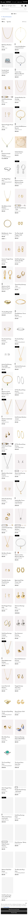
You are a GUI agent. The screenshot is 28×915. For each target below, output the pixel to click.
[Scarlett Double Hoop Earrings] (7, 516)
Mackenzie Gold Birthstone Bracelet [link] (6, 393)
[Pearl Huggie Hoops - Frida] (7, 596)
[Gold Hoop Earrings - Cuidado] (7, 623)
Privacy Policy (6, 907)
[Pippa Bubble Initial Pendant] (7, 649)
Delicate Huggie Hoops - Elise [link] (7, 126)
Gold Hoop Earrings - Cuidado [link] (7, 635)
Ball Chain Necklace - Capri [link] (7, 46)
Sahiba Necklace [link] (19, 152)
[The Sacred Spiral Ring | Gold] (7, 702)
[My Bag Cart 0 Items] (25, 5)
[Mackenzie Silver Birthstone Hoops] (20, 169)
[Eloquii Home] (9, 5)
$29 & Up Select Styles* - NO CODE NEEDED (14, 12)
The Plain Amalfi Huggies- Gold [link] (19, 234)
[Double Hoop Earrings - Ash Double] (20, 778)
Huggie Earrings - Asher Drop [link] (19, 687)
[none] (7, 35)
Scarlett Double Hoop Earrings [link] (7, 529)
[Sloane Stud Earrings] (20, 461)
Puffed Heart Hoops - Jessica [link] (7, 447)
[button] (22, 5)
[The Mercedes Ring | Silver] (20, 860)
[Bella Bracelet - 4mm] (7, 223)
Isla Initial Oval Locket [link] (20, 366)
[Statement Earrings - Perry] (20, 596)
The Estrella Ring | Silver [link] (20, 340)
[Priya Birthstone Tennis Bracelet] (20, 302)
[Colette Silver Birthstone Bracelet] (20, 60)
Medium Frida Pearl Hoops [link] (6, 871)
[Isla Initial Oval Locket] (20, 355)
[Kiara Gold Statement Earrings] (20, 649)
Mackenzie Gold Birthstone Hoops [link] (6, 287)
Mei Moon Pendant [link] (6, 553)
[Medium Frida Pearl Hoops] (7, 859)
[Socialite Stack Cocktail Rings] (7, 60)
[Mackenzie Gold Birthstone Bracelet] (7, 380)
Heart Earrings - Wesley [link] (20, 843)
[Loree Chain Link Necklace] (7, 676)
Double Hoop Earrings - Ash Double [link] (20, 791)
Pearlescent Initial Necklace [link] (6, 155)
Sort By (9, 21)
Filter (4, 21)
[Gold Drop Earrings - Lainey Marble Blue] (7, 885)
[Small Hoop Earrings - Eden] (7, 87)
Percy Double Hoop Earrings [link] (6, 340)
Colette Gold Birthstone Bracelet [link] (20, 128)
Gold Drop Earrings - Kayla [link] (20, 816)
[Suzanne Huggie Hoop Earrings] (7, 249)
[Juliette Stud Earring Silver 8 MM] (7, 354)
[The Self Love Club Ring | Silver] (20, 885)
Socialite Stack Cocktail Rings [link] (5, 71)
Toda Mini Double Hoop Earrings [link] (6, 582)
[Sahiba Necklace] (20, 142)
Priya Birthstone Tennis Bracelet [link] (20, 315)
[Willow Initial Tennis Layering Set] (7, 805)
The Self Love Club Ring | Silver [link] (20, 896)
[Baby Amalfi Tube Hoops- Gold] (20, 570)
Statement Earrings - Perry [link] (20, 607)
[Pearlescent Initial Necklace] (7, 142)
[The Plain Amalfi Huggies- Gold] (20, 223)
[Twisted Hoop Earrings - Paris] (20, 274)
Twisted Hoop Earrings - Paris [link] (20, 286)
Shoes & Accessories (7, 16)
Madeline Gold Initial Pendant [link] (7, 420)
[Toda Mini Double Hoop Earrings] (7, 570)
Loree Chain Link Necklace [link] (6, 687)
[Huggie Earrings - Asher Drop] (20, 676)
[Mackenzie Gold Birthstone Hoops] (7, 275)
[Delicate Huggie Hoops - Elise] (7, 114)
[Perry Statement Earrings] (20, 623)
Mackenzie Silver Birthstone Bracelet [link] (19, 556)
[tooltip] (3, 2)
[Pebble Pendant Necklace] (7, 832)
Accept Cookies (14, 912)
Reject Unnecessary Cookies (14, 909)
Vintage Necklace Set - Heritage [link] (20, 99)
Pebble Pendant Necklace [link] (5, 845)
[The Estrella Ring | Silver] (20, 329)
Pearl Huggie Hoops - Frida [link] (7, 607)
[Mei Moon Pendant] (7, 543)
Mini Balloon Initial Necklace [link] (6, 207)
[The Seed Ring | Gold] (7, 302)
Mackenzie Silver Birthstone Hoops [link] (19, 182)
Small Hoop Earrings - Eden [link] (7, 100)
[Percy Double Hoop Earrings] (7, 329)
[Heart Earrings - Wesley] (20, 832)
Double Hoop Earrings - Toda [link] (20, 209)
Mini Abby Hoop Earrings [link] (6, 738)
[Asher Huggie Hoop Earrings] (7, 778)
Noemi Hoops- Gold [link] (20, 712)
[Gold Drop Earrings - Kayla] (20, 805)
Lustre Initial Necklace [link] (20, 47)
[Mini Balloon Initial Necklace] (7, 196)
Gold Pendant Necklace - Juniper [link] (20, 418)
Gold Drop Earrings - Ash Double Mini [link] (20, 260)
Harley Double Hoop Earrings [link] (7, 500)
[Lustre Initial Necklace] (20, 35)
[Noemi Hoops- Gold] (20, 702)
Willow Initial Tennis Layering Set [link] (7, 818)
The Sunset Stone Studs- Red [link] (19, 764)
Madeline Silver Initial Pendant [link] (7, 474)
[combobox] (14, 8)
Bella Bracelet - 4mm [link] (7, 233)
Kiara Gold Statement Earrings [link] (20, 660)
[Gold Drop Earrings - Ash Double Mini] (20, 249)
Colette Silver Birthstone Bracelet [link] (19, 73)
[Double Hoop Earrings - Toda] (20, 196)
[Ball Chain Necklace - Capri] (7, 35)
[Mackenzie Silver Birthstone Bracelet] (20, 543)
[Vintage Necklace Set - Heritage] (20, 87)
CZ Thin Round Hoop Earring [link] (20, 391)
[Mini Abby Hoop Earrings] (7, 727)
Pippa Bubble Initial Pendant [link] (6, 662)
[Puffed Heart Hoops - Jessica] (7, 434)
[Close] (26, 903)
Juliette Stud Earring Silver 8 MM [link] (6, 366)
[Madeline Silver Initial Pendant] (7, 462)
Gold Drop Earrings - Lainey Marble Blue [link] (7, 896)
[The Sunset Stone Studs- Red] (20, 753)
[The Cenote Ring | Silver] (7, 753)
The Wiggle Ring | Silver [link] (7, 180)
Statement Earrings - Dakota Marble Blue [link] (20, 738)
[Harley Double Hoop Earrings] (7, 489)
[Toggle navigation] (2, 5)
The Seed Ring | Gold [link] (7, 312)
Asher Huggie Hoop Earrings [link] (6, 789)
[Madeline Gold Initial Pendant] (7, 407)
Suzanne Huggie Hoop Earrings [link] (7, 260)
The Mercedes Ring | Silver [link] (20, 871)
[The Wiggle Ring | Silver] (7, 169)
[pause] (12, 13)
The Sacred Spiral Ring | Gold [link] (7, 713)
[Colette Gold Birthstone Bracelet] (20, 115)
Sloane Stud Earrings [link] (20, 473)
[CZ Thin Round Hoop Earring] (20, 380)
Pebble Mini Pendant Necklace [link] (20, 529)
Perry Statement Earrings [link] (19, 635)
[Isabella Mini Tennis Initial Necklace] (20, 489)
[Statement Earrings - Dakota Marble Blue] (20, 727)
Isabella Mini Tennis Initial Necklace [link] (19, 502)
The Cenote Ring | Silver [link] (7, 764)
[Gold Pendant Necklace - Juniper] (20, 407)
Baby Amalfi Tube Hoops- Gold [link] (19, 582)
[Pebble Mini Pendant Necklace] (20, 516)
